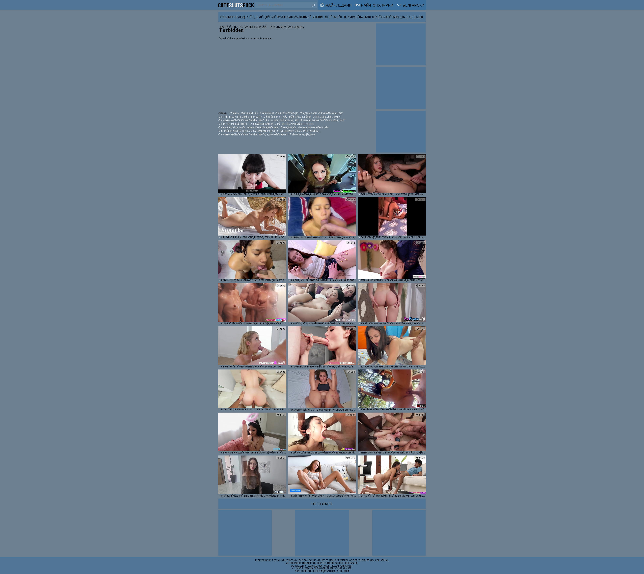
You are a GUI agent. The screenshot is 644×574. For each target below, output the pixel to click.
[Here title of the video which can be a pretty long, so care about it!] (252, 173)
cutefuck (236, 5)
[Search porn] (313, 5)
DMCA (332, 570)
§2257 (326, 570)
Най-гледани (339, 5)
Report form (343, 570)
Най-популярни (377, 5)
